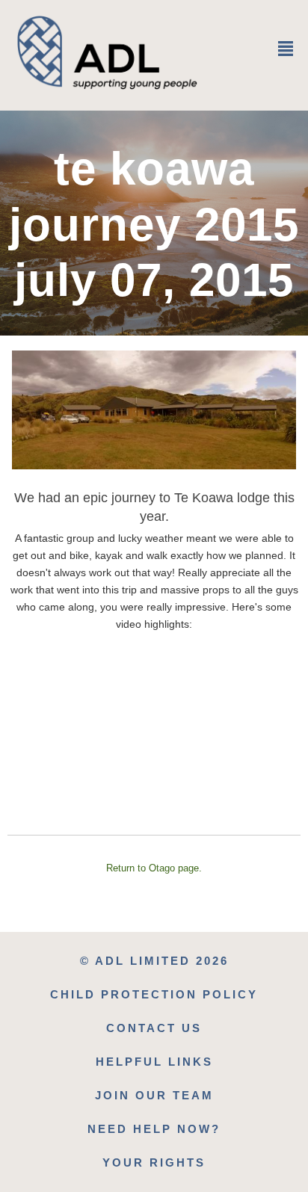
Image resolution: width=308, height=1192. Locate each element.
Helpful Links (154, 1061)
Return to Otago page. (154, 868)
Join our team (154, 1095)
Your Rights (154, 1162)
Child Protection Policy (154, 994)
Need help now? (154, 1128)
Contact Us (154, 1028)
